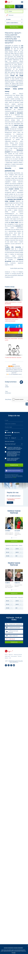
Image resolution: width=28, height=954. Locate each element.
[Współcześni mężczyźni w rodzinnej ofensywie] (13, 312)
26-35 (17, 548)
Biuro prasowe (14, 656)
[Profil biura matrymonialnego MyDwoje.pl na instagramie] (9, 665)
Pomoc (10, 502)
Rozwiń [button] (14, 477)
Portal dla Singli (17, 75)
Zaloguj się (19, 6)
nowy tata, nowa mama (14, 107)
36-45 (7, 552)
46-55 (17, 552)
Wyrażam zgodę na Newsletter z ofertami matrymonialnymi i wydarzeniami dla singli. (13, 459)
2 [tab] (12, 537)
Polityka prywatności (18, 654)
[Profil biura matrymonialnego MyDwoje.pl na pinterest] (11, 665)
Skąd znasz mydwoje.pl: (9, 441)
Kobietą (9, 432)
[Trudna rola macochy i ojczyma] (13, 349)
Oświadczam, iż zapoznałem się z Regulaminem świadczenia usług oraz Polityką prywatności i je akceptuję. (14, 448)
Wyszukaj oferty (14, 27)
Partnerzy (20, 656)
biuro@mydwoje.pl (14, 495)
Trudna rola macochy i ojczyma (13, 357)
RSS (10, 657)
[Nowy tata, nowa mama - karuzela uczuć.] (13, 330)
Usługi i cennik (7, 656)
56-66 (7, 556)
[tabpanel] (9, 526)
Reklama (6, 657)
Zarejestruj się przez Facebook (13, 470)
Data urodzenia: (8, 435)
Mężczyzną (16, 432)
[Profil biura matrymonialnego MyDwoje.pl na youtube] (14, 665)
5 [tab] (16, 537)
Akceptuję (13, 952)
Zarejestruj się (9, 6)
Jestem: (7, 430)
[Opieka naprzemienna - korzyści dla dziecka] (13, 294)
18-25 (7, 548)
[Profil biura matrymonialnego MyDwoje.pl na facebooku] (6, 665)
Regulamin (11, 654)
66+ (17, 556)
